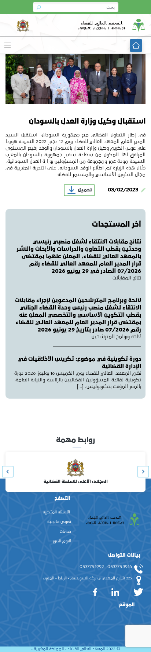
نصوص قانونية (59, 522)
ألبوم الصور (62, 541)
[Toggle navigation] (7, 45)
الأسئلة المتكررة (56, 512)
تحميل (84, 190)
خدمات (65, 532)
